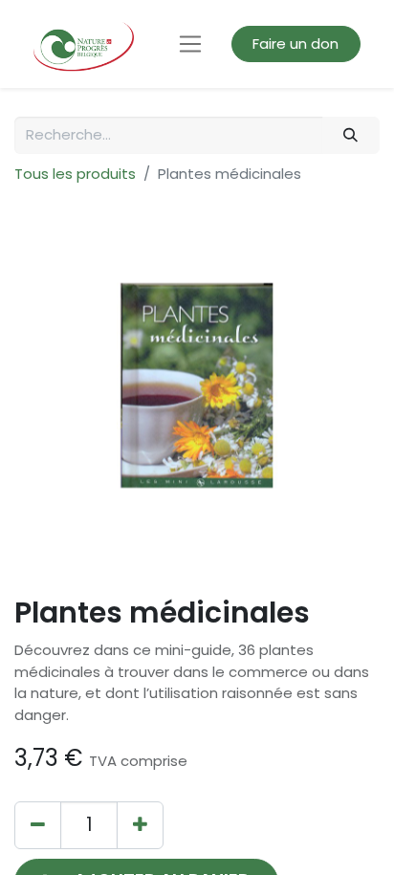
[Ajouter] (140, 824)
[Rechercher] (351, 135)
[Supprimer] (37, 824)
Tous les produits (75, 174)
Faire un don (295, 43)
